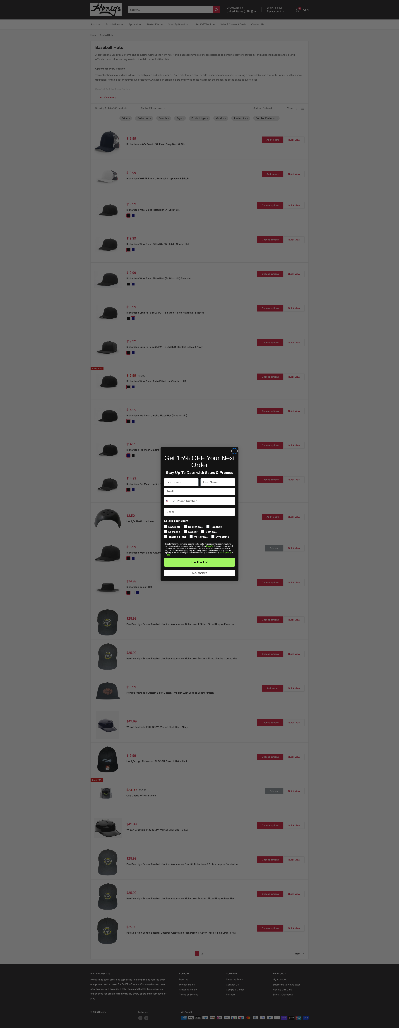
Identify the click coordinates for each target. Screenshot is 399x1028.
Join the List (199, 562)
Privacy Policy (225, 553)
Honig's (209, 546)
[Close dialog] (234, 451)
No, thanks (199, 573)
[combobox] (169, 501)
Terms (167, 555)
